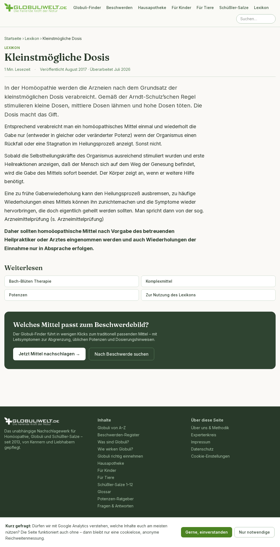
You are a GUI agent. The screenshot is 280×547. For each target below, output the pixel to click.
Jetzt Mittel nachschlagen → (49, 353)
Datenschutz (202, 449)
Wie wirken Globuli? (115, 449)
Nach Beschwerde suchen (121, 354)
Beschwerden (119, 7)
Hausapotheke (152, 7)
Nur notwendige (254, 532)
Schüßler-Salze (234, 7)
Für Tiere (205, 7)
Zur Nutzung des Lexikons (171, 294)
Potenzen (18, 294)
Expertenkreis (203, 434)
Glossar (104, 491)
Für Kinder (181, 7)
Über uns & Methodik (210, 427)
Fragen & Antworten (115, 506)
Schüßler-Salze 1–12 (115, 484)
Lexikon (261, 7)
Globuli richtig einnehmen (120, 456)
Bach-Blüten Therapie (30, 281)
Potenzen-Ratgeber (116, 498)
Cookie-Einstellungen (210, 456)
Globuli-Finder (87, 7)
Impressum (200, 442)
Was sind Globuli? (113, 442)
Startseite (12, 38)
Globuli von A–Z (112, 427)
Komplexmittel (159, 281)
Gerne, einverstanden (206, 532)
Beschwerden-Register (118, 434)
